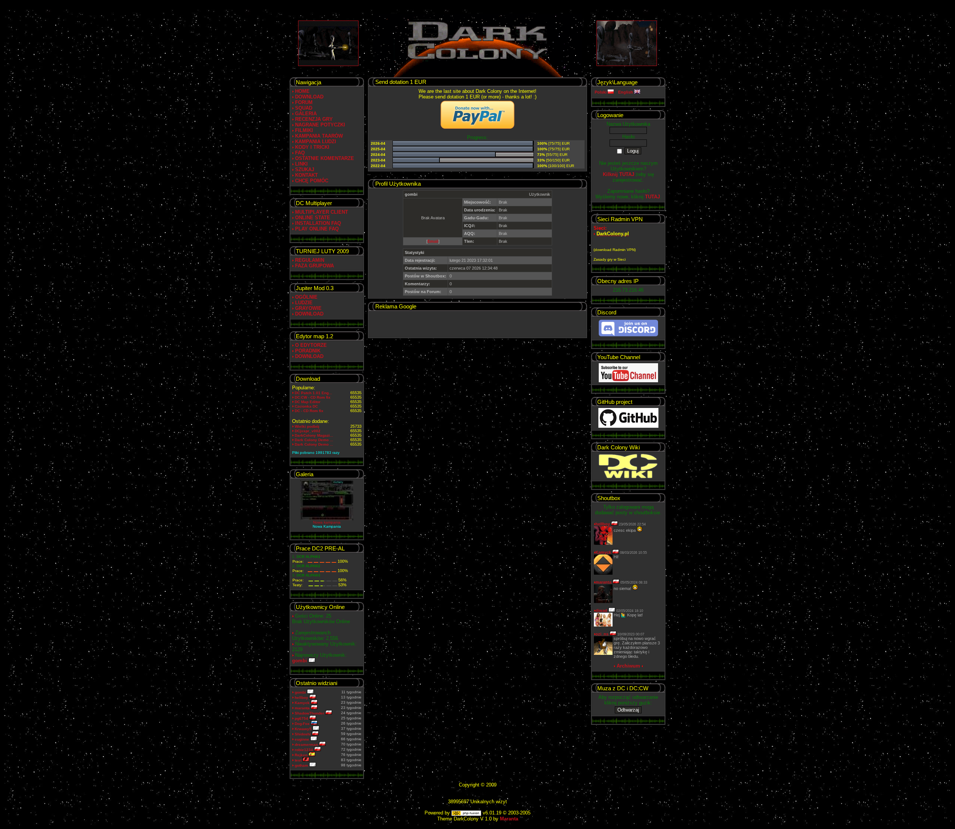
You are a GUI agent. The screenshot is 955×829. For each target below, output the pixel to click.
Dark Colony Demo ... (314, 440)
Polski (601, 92)
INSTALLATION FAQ (318, 223)
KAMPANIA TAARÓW (319, 136)
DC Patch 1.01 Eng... (313, 393)
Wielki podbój (307, 426)
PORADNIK (307, 351)
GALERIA (306, 113)
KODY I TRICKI (312, 147)
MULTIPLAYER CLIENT (321, 212)
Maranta (509, 819)
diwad (601, 610)
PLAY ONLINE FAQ (317, 229)
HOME (302, 91)
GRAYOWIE (308, 308)
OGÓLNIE (306, 297)
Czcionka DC (306, 406)
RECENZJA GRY (314, 119)
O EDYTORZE (311, 345)
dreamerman (307, 744)
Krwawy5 (304, 729)
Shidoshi (303, 734)
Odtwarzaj (628, 710)
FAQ (300, 153)
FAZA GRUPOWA (314, 266)
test (299, 760)
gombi (300, 660)
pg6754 (302, 718)
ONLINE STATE (312, 217)
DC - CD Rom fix (309, 411)
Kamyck (303, 703)
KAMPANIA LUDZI (315, 141)
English (626, 92)
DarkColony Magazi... (314, 435)
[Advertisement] (477, 324)
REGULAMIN (309, 260)
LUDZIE (304, 302)
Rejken (302, 755)
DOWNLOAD (309, 97)
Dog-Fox (303, 724)
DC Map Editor (307, 402)
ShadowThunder (310, 713)
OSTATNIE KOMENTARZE (324, 158)
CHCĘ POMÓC (311, 180)
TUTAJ (652, 197)
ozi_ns (601, 634)
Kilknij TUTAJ (618, 174)
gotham (302, 765)
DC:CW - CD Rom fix (313, 397)
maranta (303, 708)
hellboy (302, 697)
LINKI (301, 164)
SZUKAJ (304, 169)
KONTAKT (306, 175)
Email (433, 241)
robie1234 (304, 750)
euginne (302, 739)
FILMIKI (304, 130)
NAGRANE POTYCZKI (320, 125)
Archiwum (628, 666)
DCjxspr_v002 (307, 431)
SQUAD (303, 108)
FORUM (304, 102)
